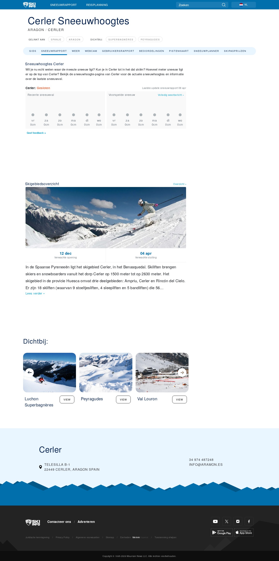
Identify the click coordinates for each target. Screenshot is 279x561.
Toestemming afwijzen (165, 537)
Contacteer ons (59, 521)
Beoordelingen (151, 50)
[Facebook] (249, 521)
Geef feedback (35, 133)
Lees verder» (35, 293)
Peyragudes (150, 39)
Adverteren (86, 521)
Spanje (56, 39)
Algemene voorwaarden (87, 537)
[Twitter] (226, 521)
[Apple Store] (243, 532)
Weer (76, 50)
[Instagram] (237, 521)
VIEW (67, 399)
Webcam (91, 50)
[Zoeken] (223, 5)
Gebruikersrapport (118, 50)
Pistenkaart (179, 50)
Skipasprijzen (235, 50)
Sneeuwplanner (206, 50)
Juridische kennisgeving (37, 537)
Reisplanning (97, 5)
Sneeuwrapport (63, 5)
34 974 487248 (201, 459)
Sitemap (110, 537)
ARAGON (36, 29)
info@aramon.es (206, 464)
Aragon (75, 39)
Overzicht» (179, 184)
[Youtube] (215, 521)
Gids (32, 50)
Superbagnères (120, 39)
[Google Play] (222, 532)
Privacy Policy (62, 537)
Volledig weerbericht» (171, 94)
